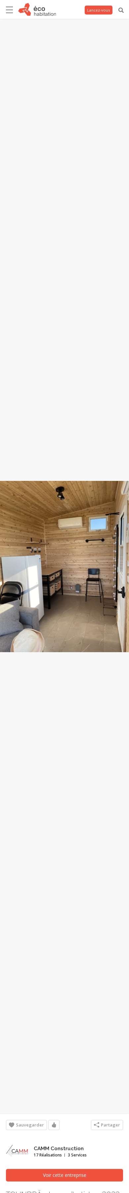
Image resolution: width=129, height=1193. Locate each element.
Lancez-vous (98, 10)
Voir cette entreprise (64, 1175)
